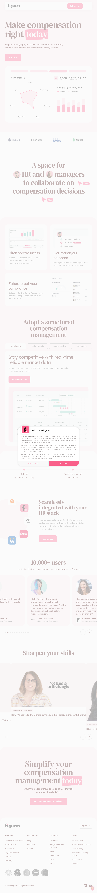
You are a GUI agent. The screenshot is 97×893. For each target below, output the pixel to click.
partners (32, 436)
